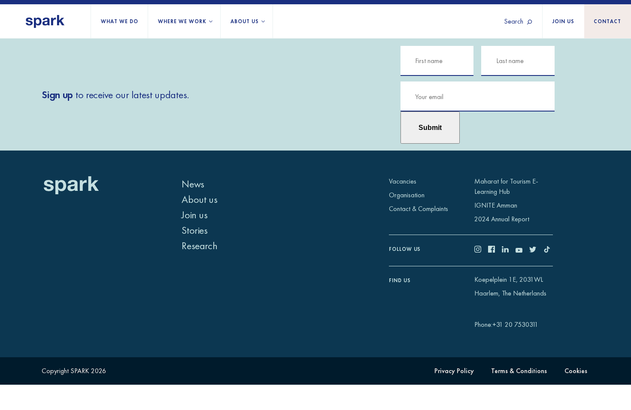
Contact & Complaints (418, 208)
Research (199, 245)
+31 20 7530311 (515, 324)
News (193, 183)
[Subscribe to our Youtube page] (522, 250)
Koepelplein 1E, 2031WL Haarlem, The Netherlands (510, 286)
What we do (119, 21)
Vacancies (402, 181)
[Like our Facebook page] (495, 250)
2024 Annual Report (501, 218)
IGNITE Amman (495, 205)
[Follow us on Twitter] (536, 250)
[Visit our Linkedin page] (509, 250)
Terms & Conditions (519, 370)
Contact (607, 21)
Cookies (575, 370)
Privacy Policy (454, 370)
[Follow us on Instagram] (481, 250)
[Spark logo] (45, 21)
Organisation (407, 194)
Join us (563, 21)
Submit (430, 127)
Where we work (182, 21)
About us (245, 21)
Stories (194, 230)
